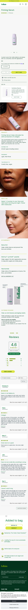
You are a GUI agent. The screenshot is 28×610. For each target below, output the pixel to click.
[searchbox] (9, 378)
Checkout (14, 528)
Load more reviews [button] (21, 508)
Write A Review (8, 371)
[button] (20, 4)
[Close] (27, 593)
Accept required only (14, 604)
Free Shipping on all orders (14, 0)
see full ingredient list (7, 276)
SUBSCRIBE (21, 577)
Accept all (14, 601)
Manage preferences (14, 607)
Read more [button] (3, 426)
